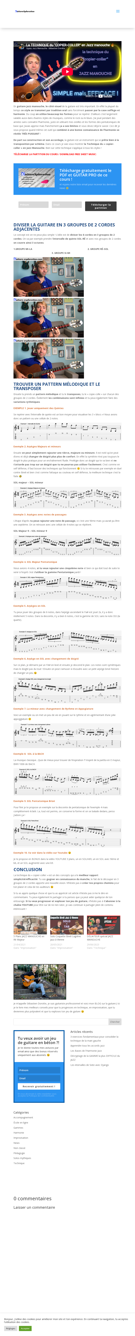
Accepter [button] (25, 1328)
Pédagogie (19, 1153)
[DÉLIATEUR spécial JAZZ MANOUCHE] (103, 925)
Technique (19, 1163)
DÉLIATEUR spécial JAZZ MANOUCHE (100, 938)
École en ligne (21, 1122)
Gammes (18, 1127)
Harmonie (19, 1132)
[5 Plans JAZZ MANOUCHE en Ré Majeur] (30, 925)
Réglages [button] (10, 1328)
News (17, 1142)
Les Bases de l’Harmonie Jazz (86, 1050)
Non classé (19, 1148)
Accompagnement (23, 1117)
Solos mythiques (22, 1158)
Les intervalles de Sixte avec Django (89, 1064)
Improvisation (21, 1137)
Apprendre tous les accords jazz (87, 1045)
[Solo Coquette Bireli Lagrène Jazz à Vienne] (67, 925)
